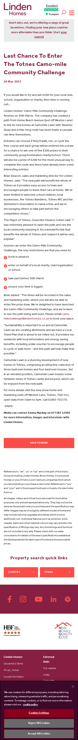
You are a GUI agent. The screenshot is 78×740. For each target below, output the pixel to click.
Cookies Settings (39, 713)
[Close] (73, 686)
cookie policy (30, 704)
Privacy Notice (11, 670)
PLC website (49, 668)
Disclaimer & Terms (13, 664)
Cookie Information (14, 677)
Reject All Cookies (39, 723)
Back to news (39, 443)
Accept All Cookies (39, 734)
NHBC (46, 675)
